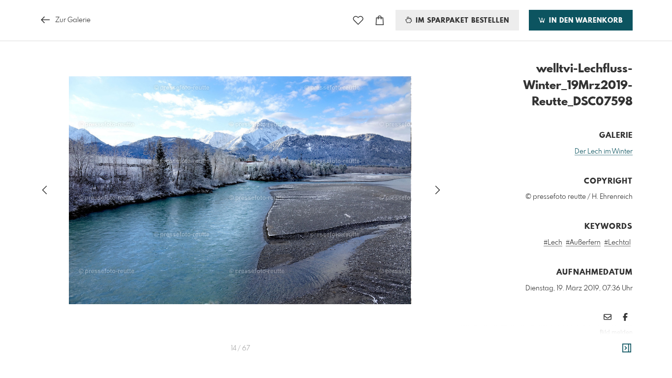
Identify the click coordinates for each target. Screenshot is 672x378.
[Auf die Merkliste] (358, 20)
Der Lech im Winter (604, 151)
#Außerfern (583, 242)
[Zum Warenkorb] (380, 20)
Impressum (577, 346)
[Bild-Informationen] (627, 348)
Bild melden (616, 333)
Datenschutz (616, 346)
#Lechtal (617, 242)
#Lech (553, 242)
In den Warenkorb (585, 20)
